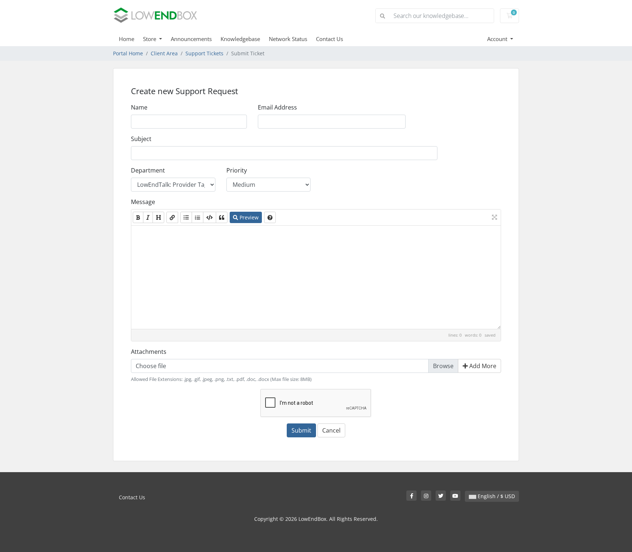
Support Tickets (204, 53)
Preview (248, 217)
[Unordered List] (186, 217)
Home (126, 38)
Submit (301, 430)
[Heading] (158, 217)
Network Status (288, 38)
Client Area (164, 53)
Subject (141, 139)
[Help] (270, 217)
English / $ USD (495, 496)
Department (148, 170)
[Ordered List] (197, 217)
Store (150, 38)
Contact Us (329, 38)
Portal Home (128, 53)
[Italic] (148, 217)
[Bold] (138, 217)
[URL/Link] (172, 217)
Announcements (191, 38)
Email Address (277, 107)
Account (498, 38)
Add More (482, 366)
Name (139, 107)
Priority (236, 170)
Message (143, 202)
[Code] (209, 217)
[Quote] (221, 217)
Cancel (331, 430)
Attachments (148, 352)
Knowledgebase (240, 38)
